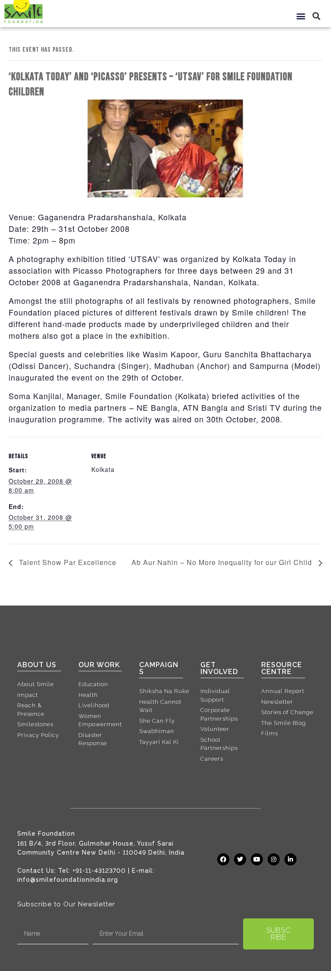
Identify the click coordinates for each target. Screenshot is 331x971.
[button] (301, 16)
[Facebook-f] (223, 859)
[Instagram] (274, 859)
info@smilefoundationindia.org (67, 879)
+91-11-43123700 (99, 870)
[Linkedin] (290, 859)
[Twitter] (240, 859)
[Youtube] (257, 859)
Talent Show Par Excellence (66, 562)
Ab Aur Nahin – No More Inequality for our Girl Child (222, 562)
